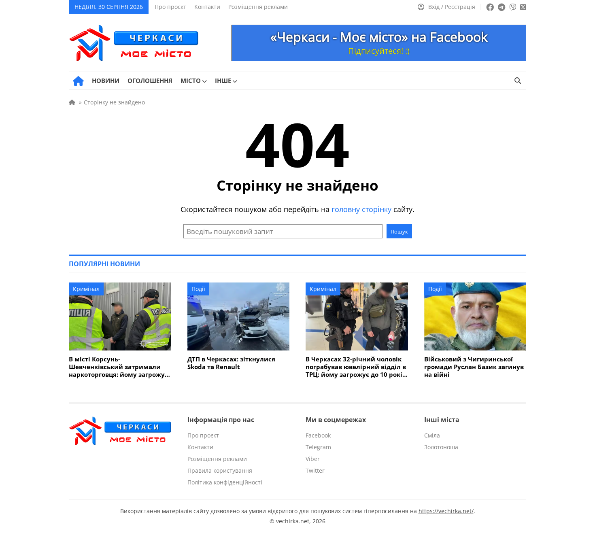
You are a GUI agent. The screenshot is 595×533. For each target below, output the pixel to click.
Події (198, 289)
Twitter (315, 470)
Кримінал (86, 289)
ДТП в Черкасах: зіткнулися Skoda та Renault (231, 363)
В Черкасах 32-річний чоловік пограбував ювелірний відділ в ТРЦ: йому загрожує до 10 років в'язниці (356, 366)
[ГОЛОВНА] (78, 81)
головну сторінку (361, 209)
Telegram (318, 447)
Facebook (318, 435)
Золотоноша (441, 447)
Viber (313, 459)
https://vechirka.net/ (446, 511)
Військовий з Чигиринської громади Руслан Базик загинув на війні (474, 366)
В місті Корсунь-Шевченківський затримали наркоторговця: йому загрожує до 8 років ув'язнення (118, 366)
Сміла (432, 435)
